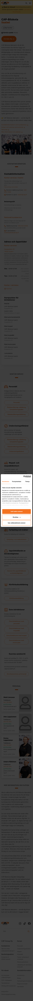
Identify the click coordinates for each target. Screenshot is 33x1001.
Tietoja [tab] (27, 481)
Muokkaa (15, 517)
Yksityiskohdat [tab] (16, 481)
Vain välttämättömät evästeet (16, 523)
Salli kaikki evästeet (17, 511)
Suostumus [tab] (5, 481)
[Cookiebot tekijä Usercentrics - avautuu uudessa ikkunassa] (23, 477)
